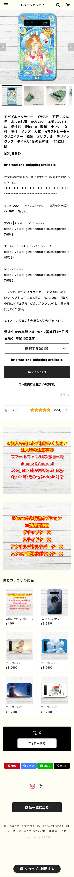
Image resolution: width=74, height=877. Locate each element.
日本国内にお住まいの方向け (37, 384)
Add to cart (37, 372)
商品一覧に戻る (37, 807)
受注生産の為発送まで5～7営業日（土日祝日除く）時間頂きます (36, 335)
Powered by (32, 837)
